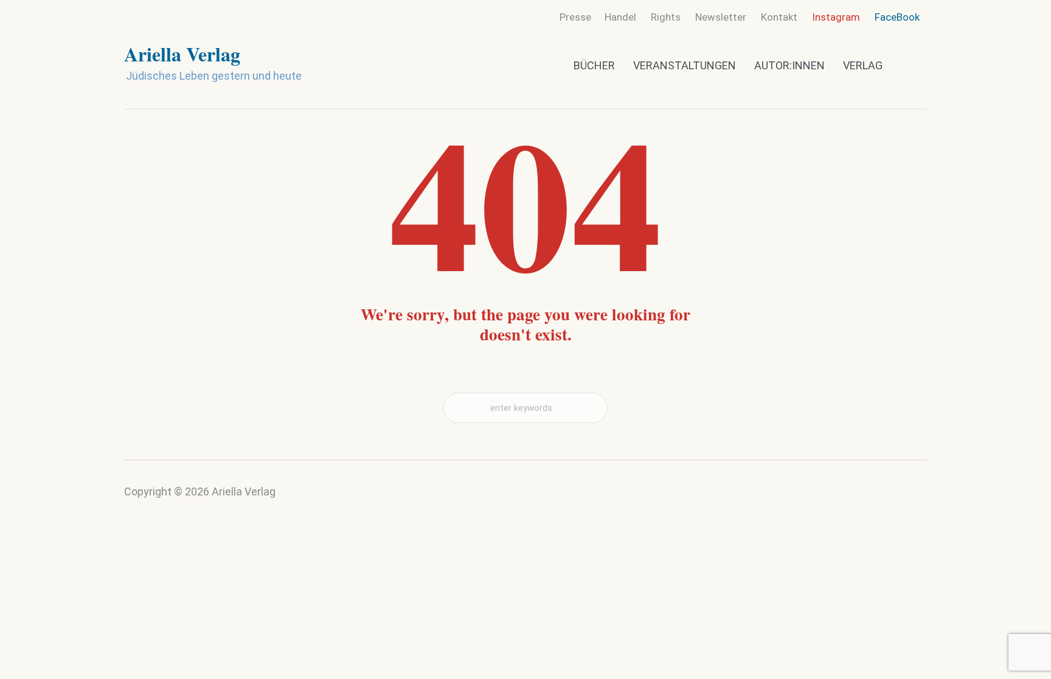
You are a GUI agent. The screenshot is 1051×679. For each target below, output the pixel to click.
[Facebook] (915, 497)
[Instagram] (892, 500)
